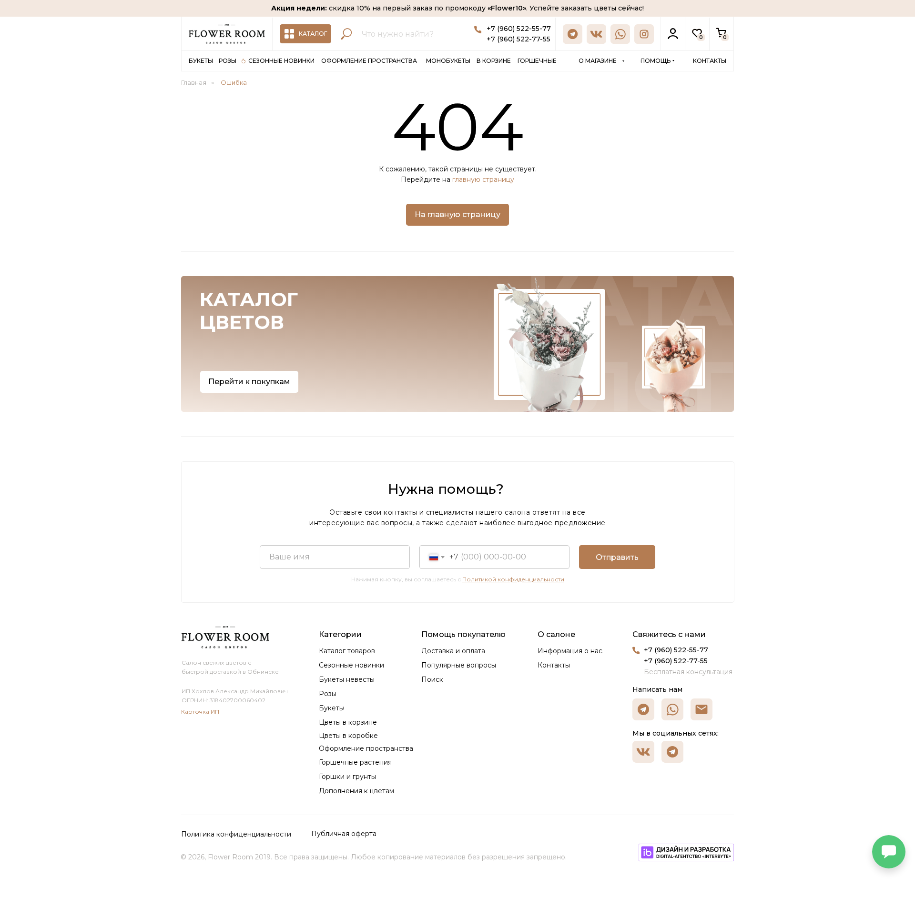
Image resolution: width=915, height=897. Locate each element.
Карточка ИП (200, 711)
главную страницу (483, 179)
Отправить (617, 557)
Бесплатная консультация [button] (688, 672)
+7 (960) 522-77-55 (518, 39)
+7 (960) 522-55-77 (519, 28)
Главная (193, 82)
